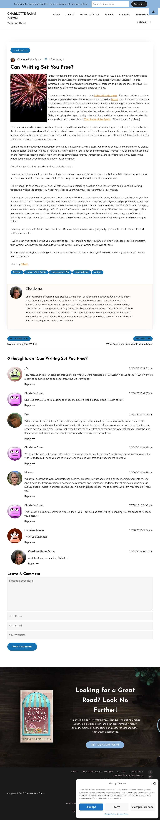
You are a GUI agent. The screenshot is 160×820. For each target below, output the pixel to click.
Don (26, 414)
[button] (153, 783)
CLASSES (121, 772)
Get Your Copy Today (105, 744)
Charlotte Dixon (33, 393)
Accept (91, 807)
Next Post (140, 338)
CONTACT (142, 22)
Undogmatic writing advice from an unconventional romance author (51, 4)
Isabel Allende (82, 272)
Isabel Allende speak (105, 95)
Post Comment (22, 646)
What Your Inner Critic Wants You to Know (129, 344)
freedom (17, 272)
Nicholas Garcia (34, 530)
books (114, 99)
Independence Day (60, 272)
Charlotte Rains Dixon (21, 16)
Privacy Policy (123, 814)
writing (97, 272)
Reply (27, 384)
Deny (116, 807)
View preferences (143, 807)
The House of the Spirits (97, 119)
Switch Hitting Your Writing (22, 344)
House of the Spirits (36, 272)
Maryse (28, 472)
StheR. (24, 264)
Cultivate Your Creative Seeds (128, 775)
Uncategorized (20, 50)
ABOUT (74, 772)
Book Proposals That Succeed (97, 772)
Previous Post (21, 338)
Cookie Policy (110, 814)
